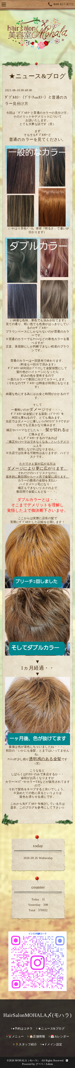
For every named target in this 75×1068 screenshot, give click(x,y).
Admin (49, 1064)
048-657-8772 (64, 4)
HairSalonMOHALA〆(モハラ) (37, 1015)
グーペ (40, 1064)
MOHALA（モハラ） (27, 1060)
